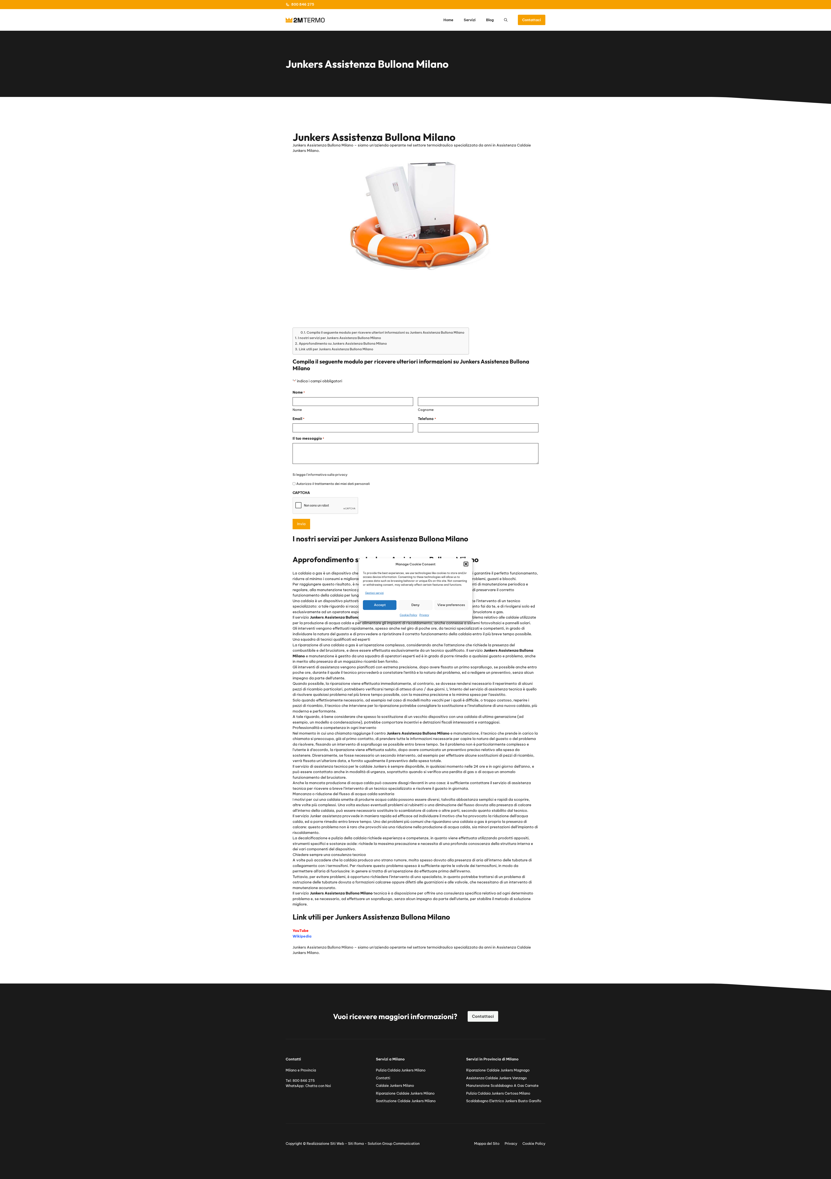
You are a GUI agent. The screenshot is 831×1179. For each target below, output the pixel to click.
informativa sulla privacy (328, 475)
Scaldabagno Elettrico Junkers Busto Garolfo (503, 1101)
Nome (297, 410)
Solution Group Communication (394, 1143)
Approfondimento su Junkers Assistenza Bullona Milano (343, 343)
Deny (415, 605)
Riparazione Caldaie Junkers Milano (405, 1093)
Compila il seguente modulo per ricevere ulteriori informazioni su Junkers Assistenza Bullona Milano (385, 332)
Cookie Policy (408, 614)
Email (298, 419)
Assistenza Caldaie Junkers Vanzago (496, 1078)
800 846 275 (302, 4)
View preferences (451, 605)
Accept (380, 605)
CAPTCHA (301, 493)
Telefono (427, 419)
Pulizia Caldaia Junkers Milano (400, 1070)
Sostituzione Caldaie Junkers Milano (406, 1101)
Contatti (383, 1078)
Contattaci (531, 20)
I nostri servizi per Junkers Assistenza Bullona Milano (339, 338)
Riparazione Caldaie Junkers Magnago (498, 1070)
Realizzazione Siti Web (325, 1143)
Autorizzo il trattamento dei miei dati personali (333, 484)
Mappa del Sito (486, 1143)
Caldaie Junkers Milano (395, 1085)
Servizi (470, 20)
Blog (490, 20)
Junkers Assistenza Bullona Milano (323, 947)
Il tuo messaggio (308, 438)
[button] (466, 564)
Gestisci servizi (374, 593)
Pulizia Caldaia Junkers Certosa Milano (498, 1093)
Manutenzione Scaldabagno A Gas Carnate (502, 1085)
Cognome (426, 410)
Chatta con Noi (318, 1086)
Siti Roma (356, 1143)
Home (448, 20)
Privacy (424, 614)
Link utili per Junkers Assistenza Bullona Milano (336, 349)
